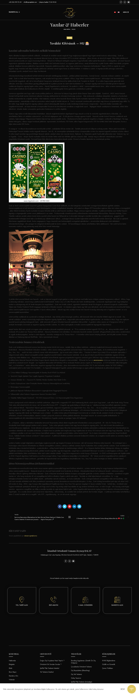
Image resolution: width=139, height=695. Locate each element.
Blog (73, 29)
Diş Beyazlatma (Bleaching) (80, 670)
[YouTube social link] (128, 2)
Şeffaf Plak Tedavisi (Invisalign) (81, 682)
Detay (123, 689)
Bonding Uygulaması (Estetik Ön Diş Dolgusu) (83, 661)
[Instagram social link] (124, 2)
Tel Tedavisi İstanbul (47, 672)
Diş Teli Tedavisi (76, 674)
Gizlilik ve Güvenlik (108, 664)
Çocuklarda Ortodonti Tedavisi (81, 667)
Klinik (10, 668)
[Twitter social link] (65, 506)
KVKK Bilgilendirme (108, 660)
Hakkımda (12, 660)
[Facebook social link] (120, 2)
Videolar (12, 679)
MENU (125, 12)
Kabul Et (132, 689)
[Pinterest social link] (69, 506)
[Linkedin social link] (74, 506)
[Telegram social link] (79, 506)
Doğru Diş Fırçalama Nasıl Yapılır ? (52, 660)
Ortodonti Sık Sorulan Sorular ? (50, 664)
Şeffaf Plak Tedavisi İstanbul (49, 668)
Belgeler (12, 664)
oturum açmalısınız (30, 536)
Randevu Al (13, 12)
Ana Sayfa (67, 29)
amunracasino (98, 360)
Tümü (70, 517)
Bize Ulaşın (12, 672)
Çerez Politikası (107, 668)
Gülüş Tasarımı (76, 678)
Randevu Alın (13, 676)
